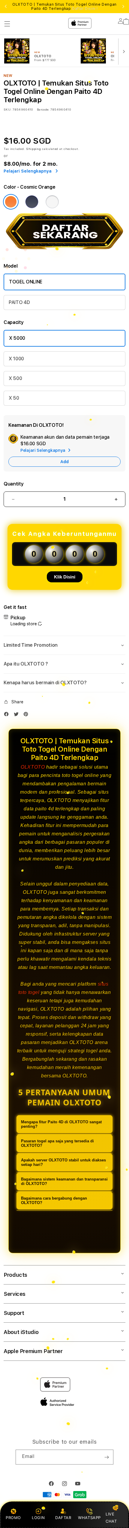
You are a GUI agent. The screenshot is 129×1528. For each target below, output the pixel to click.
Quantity (13, 484)
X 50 (14, 398)
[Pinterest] (27, 715)
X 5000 (17, 338)
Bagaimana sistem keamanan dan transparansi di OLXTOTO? (64, 1181)
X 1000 (16, 359)
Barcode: (43, 109)
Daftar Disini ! (85, 9)
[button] (7, 24)
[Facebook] (8, 715)
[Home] (52, 21)
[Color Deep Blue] (31, 201)
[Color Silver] (52, 201)
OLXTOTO (33, 767)
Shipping (33, 149)
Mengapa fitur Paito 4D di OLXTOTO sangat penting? (61, 1124)
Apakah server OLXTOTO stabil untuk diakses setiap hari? (63, 1162)
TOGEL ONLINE (25, 282)
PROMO (13, 1517)
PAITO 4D (19, 302)
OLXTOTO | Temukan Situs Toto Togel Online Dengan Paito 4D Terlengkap (64, 6)
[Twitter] (18, 715)
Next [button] (123, 7)
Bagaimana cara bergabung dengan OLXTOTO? (54, 1200)
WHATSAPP (89, 1517)
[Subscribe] (106, 1457)
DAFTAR (63, 1517)
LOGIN (38, 1517)
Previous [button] (6, 7)
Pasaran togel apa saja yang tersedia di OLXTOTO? (57, 1143)
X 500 (15, 378)
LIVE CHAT (111, 1517)
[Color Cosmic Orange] (11, 202)
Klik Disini (64, 576)
